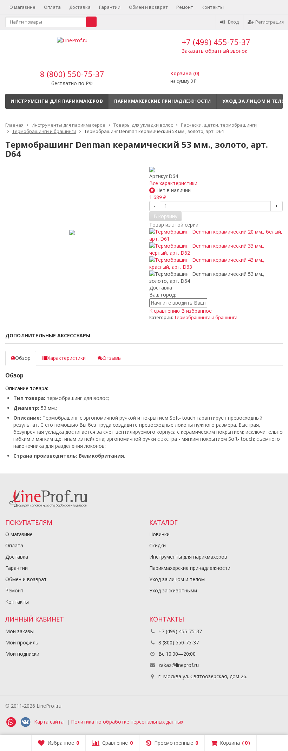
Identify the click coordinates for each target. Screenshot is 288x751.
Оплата (52, 7)
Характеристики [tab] (66, 358)
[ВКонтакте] (25, 722)
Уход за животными (173, 590)
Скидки (157, 545)
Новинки (159, 534)
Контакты (213, 7)
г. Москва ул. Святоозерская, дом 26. (202, 676)
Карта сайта (49, 721)
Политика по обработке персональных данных (127, 721)
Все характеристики (173, 183)
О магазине (22, 7)
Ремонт (184, 7)
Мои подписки (22, 653)
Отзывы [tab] (112, 358)
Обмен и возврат (148, 7)
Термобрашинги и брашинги (205, 317)
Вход (233, 22)
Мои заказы (19, 631)
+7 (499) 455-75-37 (216, 42)
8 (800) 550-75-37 (72, 74)
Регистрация (269, 22)
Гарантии (109, 7)
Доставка (80, 7)
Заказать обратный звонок (214, 50)
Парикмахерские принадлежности (162, 101)
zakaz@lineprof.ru (178, 665)
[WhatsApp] (11, 722)
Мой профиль (21, 642)
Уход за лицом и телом (177, 579)
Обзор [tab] (23, 358)
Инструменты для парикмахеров (57, 101)
